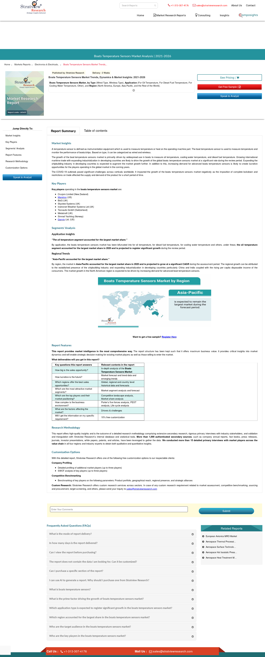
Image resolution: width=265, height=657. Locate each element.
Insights (224, 15)
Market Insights (13, 135)
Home (140, 15)
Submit (226, 511)
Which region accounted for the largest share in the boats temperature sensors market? (99, 617)
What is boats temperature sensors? (70, 589)
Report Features (13, 154)
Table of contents (95, 130)
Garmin (61, 219)
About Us (236, 5)
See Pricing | (228, 77)
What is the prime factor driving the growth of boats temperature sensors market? (96, 599)
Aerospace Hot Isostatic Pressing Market (225, 552)
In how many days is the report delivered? (73, 543)
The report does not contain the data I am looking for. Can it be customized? (93, 561)
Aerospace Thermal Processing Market (224, 541)
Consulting (204, 15)
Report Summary (63, 131)
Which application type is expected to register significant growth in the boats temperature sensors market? (110, 608)
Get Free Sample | (228, 87)
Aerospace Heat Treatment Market (222, 557)
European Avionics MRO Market (221, 536)
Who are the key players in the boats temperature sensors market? (87, 636)
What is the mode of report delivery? (70, 534)
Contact (250, 5)
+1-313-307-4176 (180, 5)
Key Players (11, 141)
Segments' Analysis (15, 148)
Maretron (62, 197)
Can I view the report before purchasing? (72, 552)
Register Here (169, 336)
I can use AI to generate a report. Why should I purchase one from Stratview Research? (99, 580)
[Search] (155, 5)
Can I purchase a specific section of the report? (76, 571)
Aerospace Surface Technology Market (224, 546)
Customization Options (16, 167)
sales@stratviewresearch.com (211, 5)
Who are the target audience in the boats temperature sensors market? (90, 626)
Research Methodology (17, 161)
